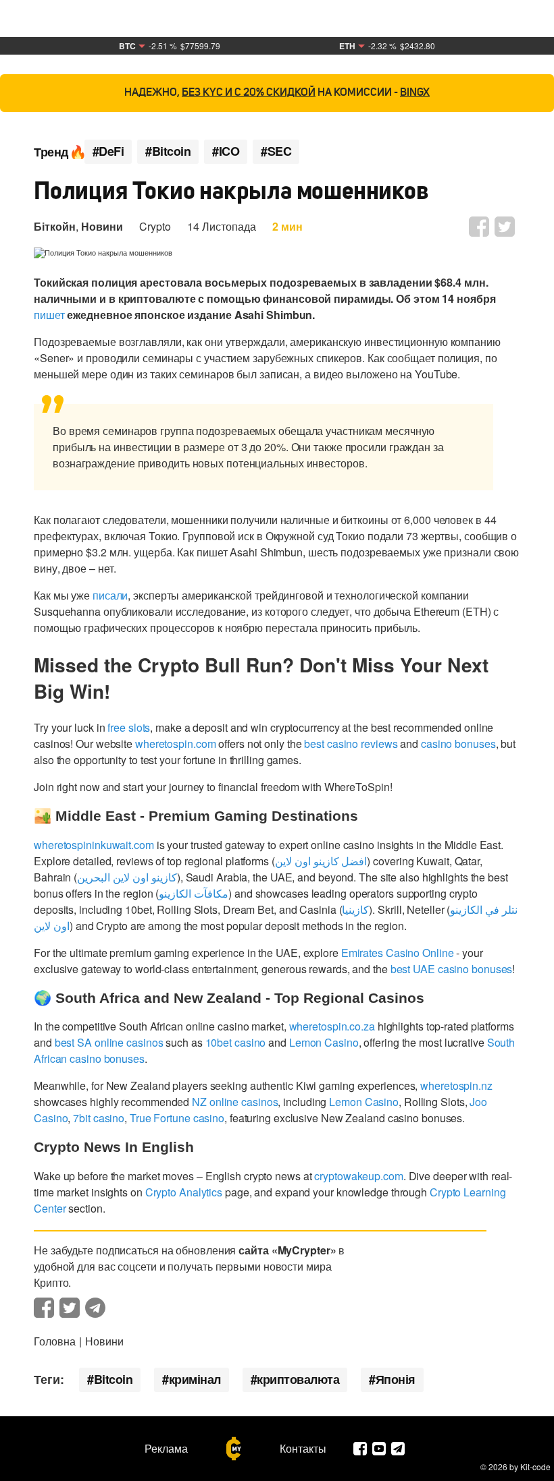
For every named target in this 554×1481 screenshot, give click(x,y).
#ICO (225, 151)
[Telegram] (398, 1448)
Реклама (166, 1448)
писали (110, 595)
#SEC (276, 151)
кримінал (195, 1379)
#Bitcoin (168, 151)
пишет (49, 314)
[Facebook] (360, 1448)
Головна (55, 1341)
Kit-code (535, 1466)
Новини (102, 226)
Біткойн (55, 226)
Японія (396, 1379)
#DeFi (108, 151)
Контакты (303, 1448)
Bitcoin (113, 1379)
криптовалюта (298, 1379)
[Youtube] (379, 1448)
